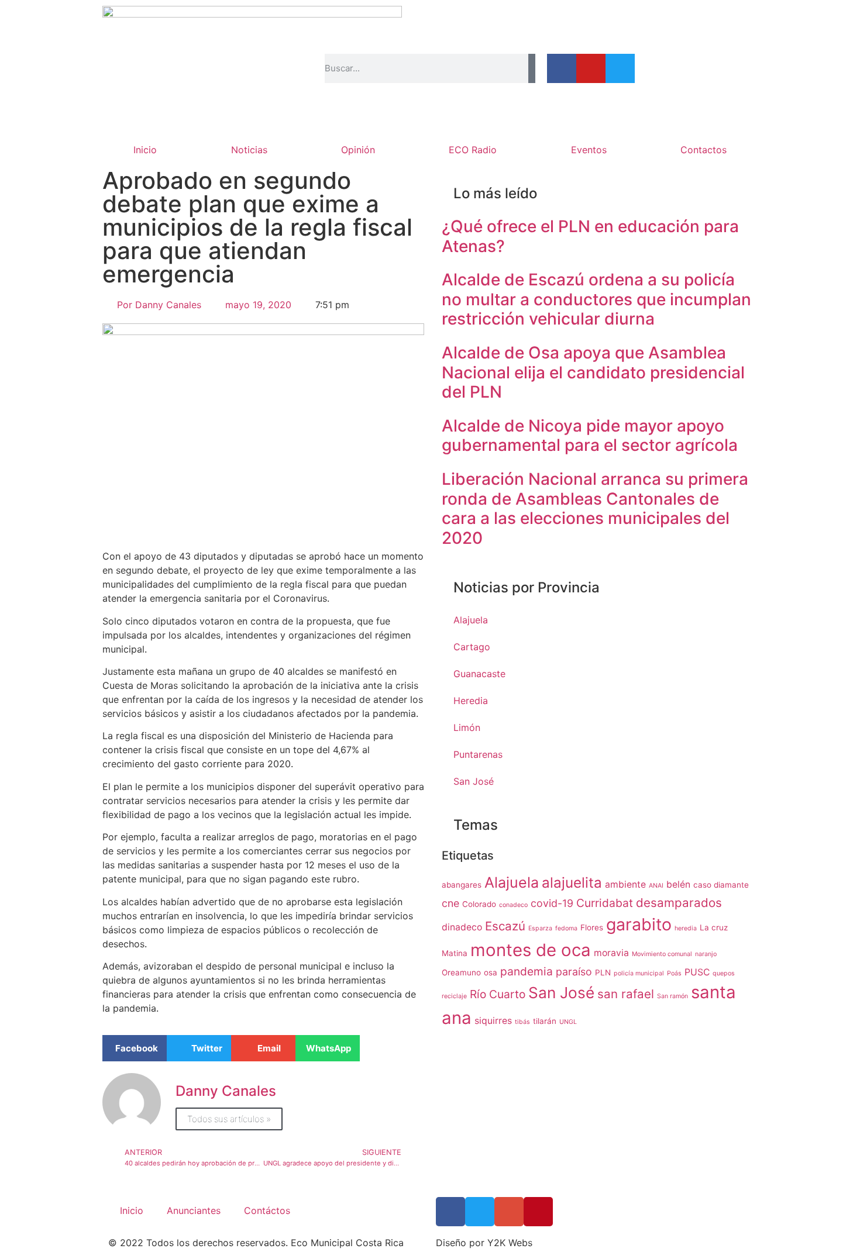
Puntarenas (478, 754)
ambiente (625, 884)
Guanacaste (479, 673)
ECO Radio (473, 150)
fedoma (566, 928)
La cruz (714, 927)
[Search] (531, 68)
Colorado (479, 904)
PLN (603, 972)
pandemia (526, 971)
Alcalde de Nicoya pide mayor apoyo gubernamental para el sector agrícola (590, 436)
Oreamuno (461, 972)
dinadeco (462, 927)
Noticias (249, 150)
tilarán (544, 1021)
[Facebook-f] (561, 68)
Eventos (589, 150)
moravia (611, 952)
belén (678, 884)
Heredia (470, 700)
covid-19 (552, 903)
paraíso (574, 971)
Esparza (540, 928)
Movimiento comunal (662, 954)
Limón (466, 727)
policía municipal (639, 973)
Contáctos (267, 1210)
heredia (686, 928)
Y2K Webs (509, 1242)
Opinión (358, 150)
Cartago (471, 647)
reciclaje (454, 996)
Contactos (703, 150)
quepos (724, 973)
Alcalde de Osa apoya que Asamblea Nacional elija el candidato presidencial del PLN (593, 372)
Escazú (505, 926)
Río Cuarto (497, 994)
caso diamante (721, 884)
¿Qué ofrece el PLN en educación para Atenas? (590, 236)
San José (473, 781)
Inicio (145, 150)
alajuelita (572, 882)
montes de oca (530, 950)
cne (450, 903)
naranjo (706, 954)
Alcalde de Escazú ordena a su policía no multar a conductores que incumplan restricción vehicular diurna (596, 299)
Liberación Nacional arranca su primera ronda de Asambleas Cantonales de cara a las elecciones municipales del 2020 (595, 508)
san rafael (625, 993)
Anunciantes (194, 1210)
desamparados (679, 902)
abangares (461, 884)
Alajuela (470, 620)
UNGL (568, 1022)
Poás (674, 973)
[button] (134, 1048)
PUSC (697, 972)
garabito (639, 924)
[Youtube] (591, 68)
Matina (454, 953)
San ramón (672, 996)
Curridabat (604, 903)
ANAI (656, 885)
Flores (591, 927)
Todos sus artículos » (229, 1119)
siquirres (493, 1020)
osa (490, 972)
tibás (522, 1022)
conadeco (513, 905)
